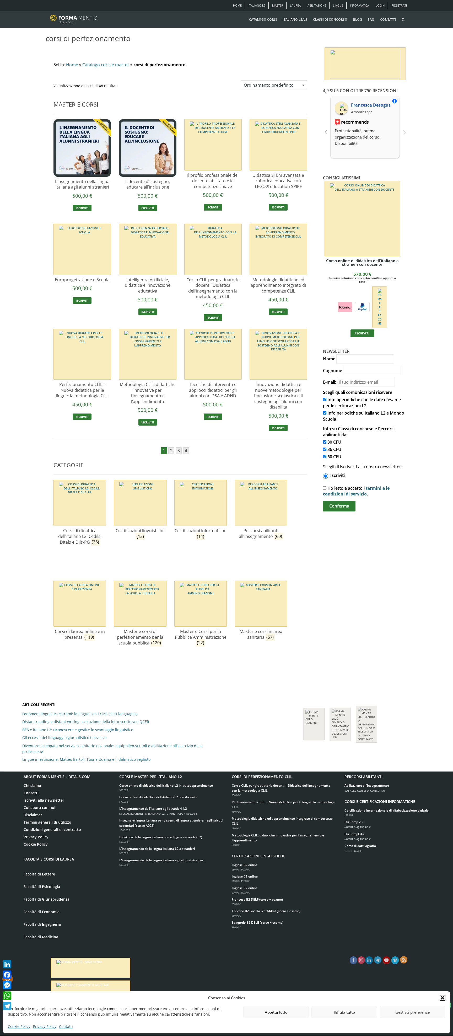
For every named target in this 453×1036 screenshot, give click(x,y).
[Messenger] (7, 985)
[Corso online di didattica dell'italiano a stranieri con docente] (362, 218)
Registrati (399, 5)
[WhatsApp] (7, 995)
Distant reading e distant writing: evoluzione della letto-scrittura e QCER (85, 721)
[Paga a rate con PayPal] (362, 307)
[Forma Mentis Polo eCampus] (314, 721)
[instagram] (361, 960)
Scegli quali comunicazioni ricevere (357, 392)
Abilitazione (317, 5)
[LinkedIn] (7, 964)
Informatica (359, 5)
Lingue (338, 5)
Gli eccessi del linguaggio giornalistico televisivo (64, 737)
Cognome (332, 370)
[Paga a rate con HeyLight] (379, 307)
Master (277, 5)
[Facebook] (7, 974)
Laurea (295, 5)
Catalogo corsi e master (105, 65)
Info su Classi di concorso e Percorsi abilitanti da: (359, 432)
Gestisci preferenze (412, 1012)
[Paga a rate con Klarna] (345, 307)
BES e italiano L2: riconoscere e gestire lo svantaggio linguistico (77, 729)
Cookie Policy (19, 1026)
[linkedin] (369, 960)
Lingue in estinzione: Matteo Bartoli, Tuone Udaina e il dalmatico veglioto (86, 759)
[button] (442, 997)
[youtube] (386, 960)
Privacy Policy (44, 1026)
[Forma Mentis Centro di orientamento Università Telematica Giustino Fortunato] (366, 721)
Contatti (66, 1026)
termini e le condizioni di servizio (356, 491)
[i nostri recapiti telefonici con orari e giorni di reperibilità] (365, 63)
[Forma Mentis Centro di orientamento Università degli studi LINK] (340, 721)
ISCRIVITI (82, 208)
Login (380, 5)
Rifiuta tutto (344, 1012)
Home (237, 5)
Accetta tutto (276, 1012)
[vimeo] (395, 960)
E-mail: (329, 382)
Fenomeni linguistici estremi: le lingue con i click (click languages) (79, 713)
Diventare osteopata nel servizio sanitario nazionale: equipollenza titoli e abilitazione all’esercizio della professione (112, 748)
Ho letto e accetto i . (356, 491)
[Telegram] (7, 1006)
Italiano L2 (257, 5)
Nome (329, 359)
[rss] (403, 959)
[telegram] (377, 960)
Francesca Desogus (371, 105)
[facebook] (353, 960)
